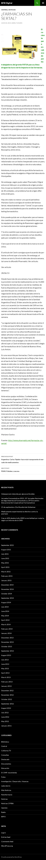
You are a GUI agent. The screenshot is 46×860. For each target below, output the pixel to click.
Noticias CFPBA (7, 803)
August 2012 (6, 708)
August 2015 (6, 550)
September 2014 (7, 598)
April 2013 (5, 673)
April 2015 (5, 567)
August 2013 (6, 655)
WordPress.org (7, 846)
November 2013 (7, 642)
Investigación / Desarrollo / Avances (14, 781)
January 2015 (6, 580)
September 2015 (7, 545)
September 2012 (7, 704)
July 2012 (5, 712)
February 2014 (7, 629)
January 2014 (6, 633)
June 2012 (5, 717)
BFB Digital (6, 3)
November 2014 (7, 589)
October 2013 (6, 646)
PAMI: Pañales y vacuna (10, 469)
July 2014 (5, 607)
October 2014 (6, 594)
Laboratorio (5, 786)
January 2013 (6, 686)
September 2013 (7, 651)
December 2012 (7, 690)
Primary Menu (43, 3)
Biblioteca (5, 742)
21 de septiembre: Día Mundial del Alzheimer (18, 507)
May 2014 (5, 616)
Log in (3, 833)
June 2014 (5, 611)
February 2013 (7, 682)
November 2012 (7, 695)
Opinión (4, 808)
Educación (5, 768)
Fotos (3, 777)
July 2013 (5, 660)
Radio (3, 812)
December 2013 (7, 638)
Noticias (12, 10)
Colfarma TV (6, 751)
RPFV (3, 817)
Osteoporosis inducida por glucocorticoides (18, 494)
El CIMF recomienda (9, 773)
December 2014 (7, 585)
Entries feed (5, 837)
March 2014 (6, 624)
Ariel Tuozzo (17, 23)
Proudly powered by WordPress (11, 857)
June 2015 (5, 558)
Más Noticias (6, 790)
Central (4, 10)
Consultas (5, 755)
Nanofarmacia (6, 795)
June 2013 (5, 664)
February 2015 (7, 576)
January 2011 (6, 726)
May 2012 (5, 721)
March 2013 (6, 677)
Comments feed (7, 841)
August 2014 (6, 602)
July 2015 (5, 554)
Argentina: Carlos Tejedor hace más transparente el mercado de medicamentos (22, 459)
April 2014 (5, 620)
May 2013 (5, 668)
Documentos (6, 764)
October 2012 (6, 699)
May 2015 (5, 563)
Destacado (5, 759)
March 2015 (6, 572)
